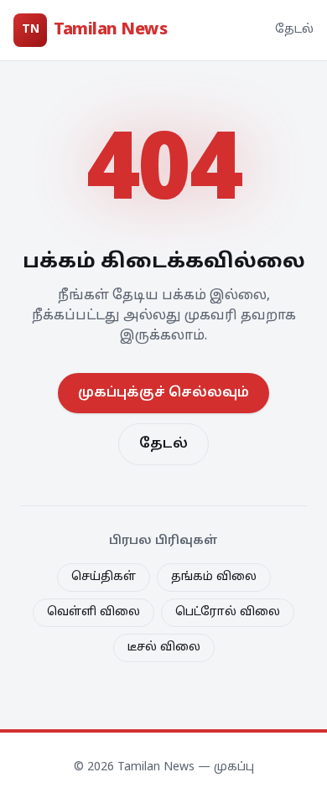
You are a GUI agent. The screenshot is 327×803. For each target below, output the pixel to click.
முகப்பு (234, 767)
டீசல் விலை (163, 647)
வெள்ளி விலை (93, 612)
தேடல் (294, 30)
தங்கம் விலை (214, 577)
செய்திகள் (103, 577)
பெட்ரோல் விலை (227, 612)
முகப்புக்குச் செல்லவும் (163, 393)
